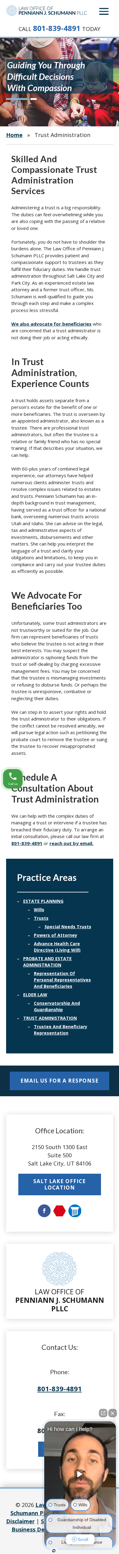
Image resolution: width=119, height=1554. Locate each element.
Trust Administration (50, 1018)
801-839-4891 (57, 28)
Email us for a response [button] (59, 1080)
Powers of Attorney (55, 935)
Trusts (41, 918)
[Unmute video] (80, 1474)
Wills (39, 909)
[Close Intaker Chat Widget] (112, 1413)
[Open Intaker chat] (53, 1550)
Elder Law (35, 995)
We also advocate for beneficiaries (51, 324)
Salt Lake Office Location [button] (59, 1184)
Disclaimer (20, 1521)
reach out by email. (71, 843)
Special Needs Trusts (68, 926)
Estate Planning (43, 901)
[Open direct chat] (103, 1413)
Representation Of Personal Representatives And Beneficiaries (62, 979)
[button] (103, 11)
